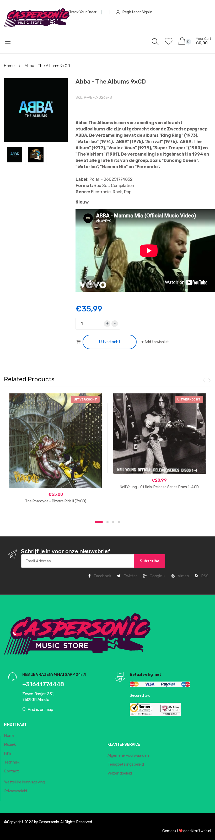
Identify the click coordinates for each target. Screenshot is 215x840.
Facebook (102, 576)
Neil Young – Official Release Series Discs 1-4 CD (159, 487)
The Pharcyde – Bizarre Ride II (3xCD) (55, 501)
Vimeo (183, 576)
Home (9, 65)
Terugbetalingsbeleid (126, 764)
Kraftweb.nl (201, 831)
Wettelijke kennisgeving (24, 782)
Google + (157, 576)
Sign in (147, 12)
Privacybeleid (15, 791)
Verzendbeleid (120, 773)
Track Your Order (82, 12)
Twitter (130, 576)
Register (129, 12)
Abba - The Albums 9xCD (111, 81)
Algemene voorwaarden (128, 755)
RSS (204, 576)
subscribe (149, 561)
